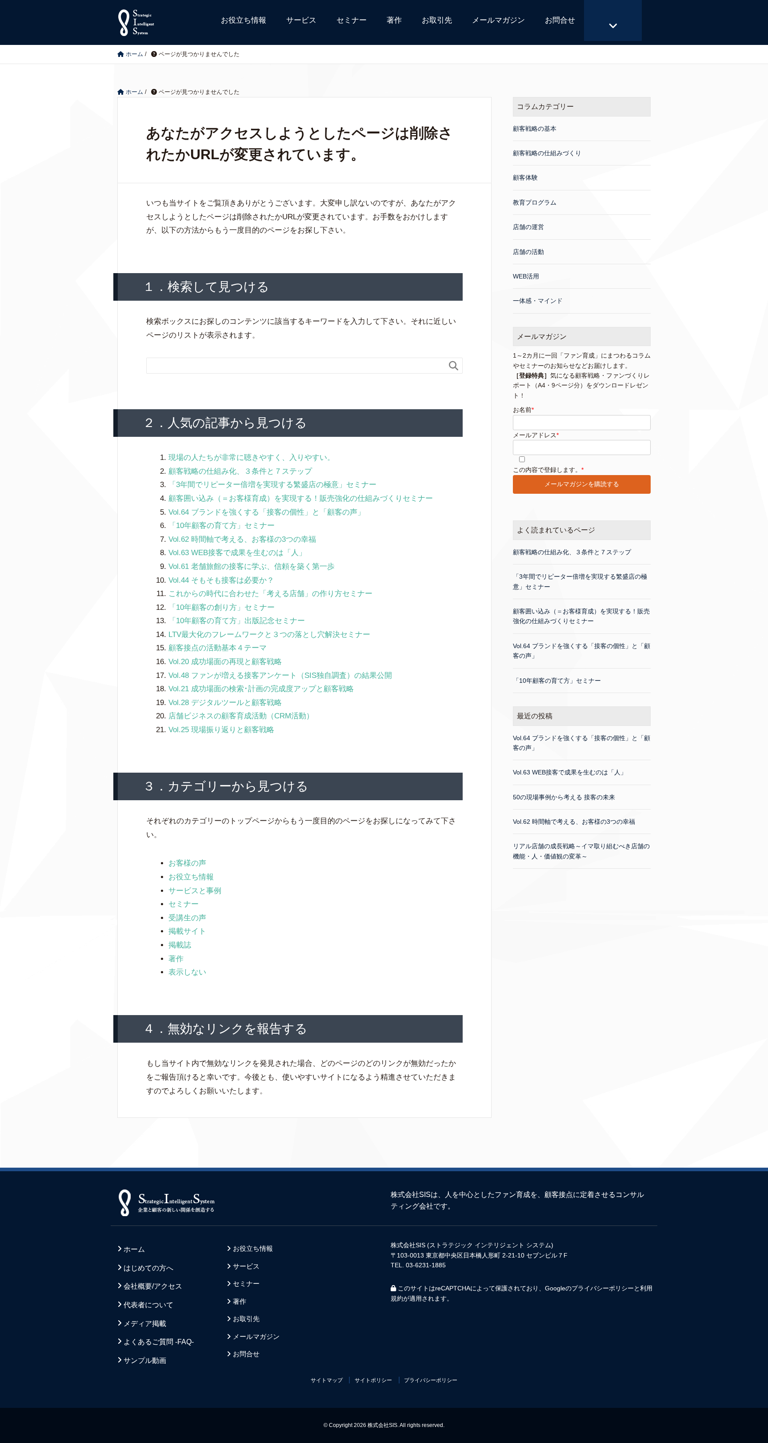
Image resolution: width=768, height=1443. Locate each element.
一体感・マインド (538, 300)
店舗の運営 (528, 226)
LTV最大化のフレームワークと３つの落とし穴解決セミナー (269, 634)
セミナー (351, 20)
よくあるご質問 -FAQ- (159, 1342)
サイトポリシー (373, 1380)
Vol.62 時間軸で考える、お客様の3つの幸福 (242, 539)
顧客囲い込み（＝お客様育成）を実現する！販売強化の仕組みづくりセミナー (300, 498)
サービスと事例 (194, 891)
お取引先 (437, 20)
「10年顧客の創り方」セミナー (221, 607)
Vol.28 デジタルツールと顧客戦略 (225, 702)
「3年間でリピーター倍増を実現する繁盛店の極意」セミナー (272, 484)
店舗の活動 (528, 251)
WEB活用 (526, 276)
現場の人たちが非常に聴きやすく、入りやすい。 (251, 457)
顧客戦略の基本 (534, 128)
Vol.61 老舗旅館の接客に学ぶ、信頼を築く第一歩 (251, 566)
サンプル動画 (145, 1360)
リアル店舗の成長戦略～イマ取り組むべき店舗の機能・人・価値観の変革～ (581, 850)
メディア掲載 (145, 1323)
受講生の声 (187, 918)
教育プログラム (534, 202)
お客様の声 (187, 863)
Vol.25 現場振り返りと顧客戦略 (221, 730)
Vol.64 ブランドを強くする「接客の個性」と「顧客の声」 (266, 512)
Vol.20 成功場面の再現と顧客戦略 (225, 661)
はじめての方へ (148, 1268)
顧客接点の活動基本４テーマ (217, 648)
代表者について (148, 1305)
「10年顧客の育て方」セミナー (221, 525)
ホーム (134, 1249)
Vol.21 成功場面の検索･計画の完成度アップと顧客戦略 (261, 689)
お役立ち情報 (243, 20)
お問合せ (560, 20)
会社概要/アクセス (153, 1286)
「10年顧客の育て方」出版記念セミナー (236, 621)
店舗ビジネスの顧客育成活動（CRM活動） (241, 716)
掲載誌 (179, 945)
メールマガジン (498, 20)
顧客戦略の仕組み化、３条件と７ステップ (240, 471)
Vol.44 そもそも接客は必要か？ (221, 580)
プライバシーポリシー (603, 1288)
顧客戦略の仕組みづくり (547, 153)
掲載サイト (187, 931)
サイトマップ (327, 1380)
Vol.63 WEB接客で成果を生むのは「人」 (237, 552)
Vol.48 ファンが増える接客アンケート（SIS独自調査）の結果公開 (280, 675)
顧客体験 (525, 177)
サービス (301, 20)
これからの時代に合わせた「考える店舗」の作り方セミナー (270, 593)
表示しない (187, 972)
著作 (394, 20)
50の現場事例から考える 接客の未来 (564, 797)
